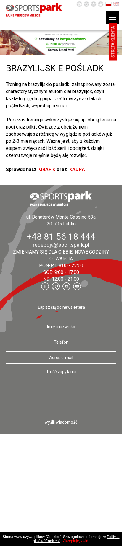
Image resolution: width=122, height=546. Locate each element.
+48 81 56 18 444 (61, 236)
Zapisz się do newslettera (61, 307)
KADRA (77, 169)
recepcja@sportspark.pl (61, 245)
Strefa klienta (113, 42)
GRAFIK (47, 169)
